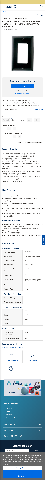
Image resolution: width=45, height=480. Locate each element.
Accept (22, 472)
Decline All (22, 476)
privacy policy (10, 457)
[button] (43, 240)
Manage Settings (23, 468)
